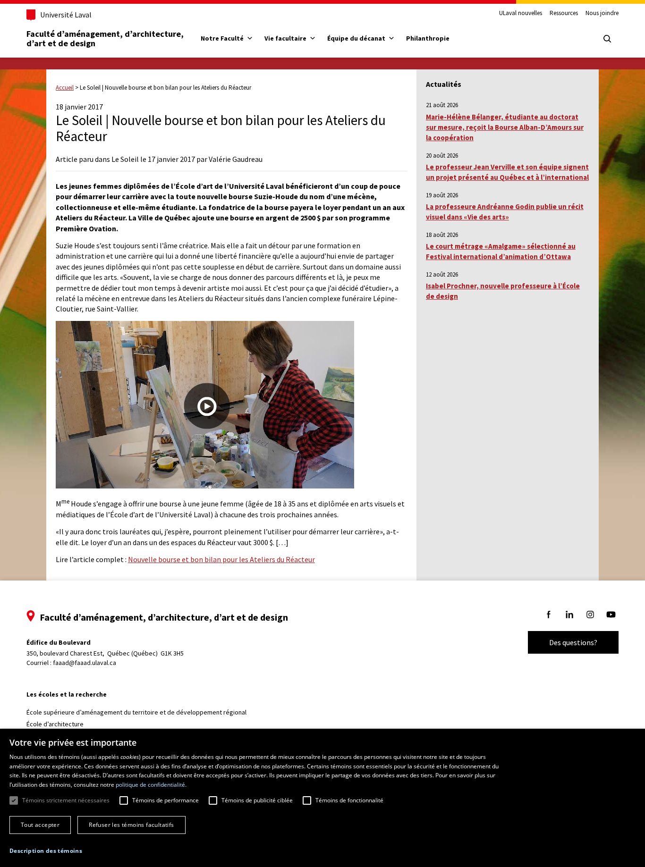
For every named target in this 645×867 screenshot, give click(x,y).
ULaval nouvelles (520, 13)
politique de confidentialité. (151, 785)
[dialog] (322, 798)
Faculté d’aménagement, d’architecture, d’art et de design (106, 38)
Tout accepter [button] (40, 825)
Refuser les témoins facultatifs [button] (131, 825)
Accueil (65, 88)
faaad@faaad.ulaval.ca (84, 662)
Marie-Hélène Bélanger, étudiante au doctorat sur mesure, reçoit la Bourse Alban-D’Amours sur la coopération (505, 127)
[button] (45, 851)
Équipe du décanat (356, 38)
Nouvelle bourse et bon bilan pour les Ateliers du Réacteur (221, 559)
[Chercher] (607, 38)
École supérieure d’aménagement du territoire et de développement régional (136, 712)
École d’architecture (55, 724)
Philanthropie (428, 38)
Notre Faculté (222, 38)
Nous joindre (602, 13)
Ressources (564, 13)
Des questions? (573, 642)
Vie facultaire (285, 38)
